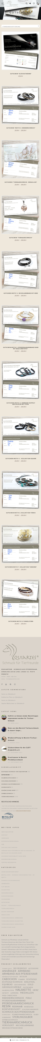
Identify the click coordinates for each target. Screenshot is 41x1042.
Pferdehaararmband (14, 1001)
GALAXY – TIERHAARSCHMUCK (11, 905)
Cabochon (9, 979)
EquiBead (7, 984)
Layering (15, 993)
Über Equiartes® (7, 831)
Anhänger (9, 971)
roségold (29, 1007)
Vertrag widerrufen (8, 862)
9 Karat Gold (7, 968)
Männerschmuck (7, 893)
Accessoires (5, 899)
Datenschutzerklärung (10, 841)
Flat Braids (5, 886)
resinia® (17, 1006)
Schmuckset (6, 1014)
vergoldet (8, 1025)
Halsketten (5, 889)
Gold (30, 984)
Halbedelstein (8, 990)
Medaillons (5, 914)
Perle (29, 998)
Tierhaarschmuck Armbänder (12, 917)
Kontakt (4, 835)
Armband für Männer (10, 976)
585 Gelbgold (20, 968)
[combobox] (20, 26)
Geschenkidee (20, 984)
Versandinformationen (23, 810)
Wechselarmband (25, 1025)
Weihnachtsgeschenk (12, 1028)
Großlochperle (11, 987)
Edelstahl (29, 982)
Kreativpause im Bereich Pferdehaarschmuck (17, 759)
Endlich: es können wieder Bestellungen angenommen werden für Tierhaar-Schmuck (23, 718)
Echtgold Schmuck (12, 982)
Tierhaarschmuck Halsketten (12, 921)
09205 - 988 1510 (11, 676)
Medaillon (27, 993)
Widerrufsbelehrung (9, 859)
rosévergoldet (11, 1009)
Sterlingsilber (22, 1017)
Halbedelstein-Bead (8, 777)
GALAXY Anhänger (7, 911)
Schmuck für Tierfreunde (24, 16)
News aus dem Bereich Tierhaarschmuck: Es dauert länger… (23, 729)
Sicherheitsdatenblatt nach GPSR (13, 856)
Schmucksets (6, 787)
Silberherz (6, 1017)
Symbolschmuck (7, 793)
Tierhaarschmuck (7, 796)
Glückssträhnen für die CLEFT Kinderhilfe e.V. (19, 749)
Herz (35, 990)
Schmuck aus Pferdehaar (10, 784)
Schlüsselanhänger (8, 781)
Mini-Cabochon (9, 995)
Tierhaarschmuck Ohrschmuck (12, 924)
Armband (24, 971)
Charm (21, 979)
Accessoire (33, 968)
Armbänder (5, 883)
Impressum (5, 838)
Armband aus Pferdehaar (19, 974)
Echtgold (31, 979)
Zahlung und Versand (9, 847)
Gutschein (28, 987)
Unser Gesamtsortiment (10, 871)
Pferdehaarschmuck (18, 1003)
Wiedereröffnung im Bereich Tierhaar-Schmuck (22, 739)
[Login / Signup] (30, 3)
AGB (2, 844)
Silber (36, 1014)
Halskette (23, 990)
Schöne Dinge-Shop (8, 790)
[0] (37, 3)
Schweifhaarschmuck (22, 1014)
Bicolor (23, 976)
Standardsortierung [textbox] (11, 26)
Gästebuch (11, 694)
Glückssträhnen (7, 896)
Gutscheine (20, 18)
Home (6, 16)
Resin (6, 1006)
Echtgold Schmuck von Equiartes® (14, 771)
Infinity (5, 993)
